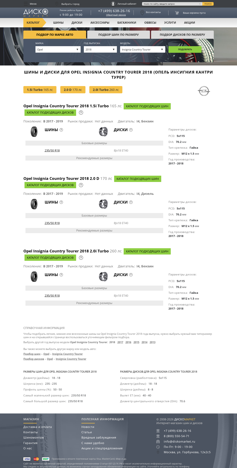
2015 (136, 342)
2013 (152, 342)
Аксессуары (99, 22)
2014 (144, 342)
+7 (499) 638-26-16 (114, 11)
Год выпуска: (92, 43)
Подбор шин (31, 354)
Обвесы (150, 22)
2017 (120, 342)
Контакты (30, 432)
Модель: (125, 43)
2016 (128, 342)
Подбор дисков (33, 359)
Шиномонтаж (33, 437)
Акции (189, 22)
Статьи (86, 432)
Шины (58, 22)
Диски (77, 22)
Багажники (126, 22)
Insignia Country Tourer (67, 354)
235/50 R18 (52, 150)
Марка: (39, 43)
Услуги (170, 22)
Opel (46, 354)
